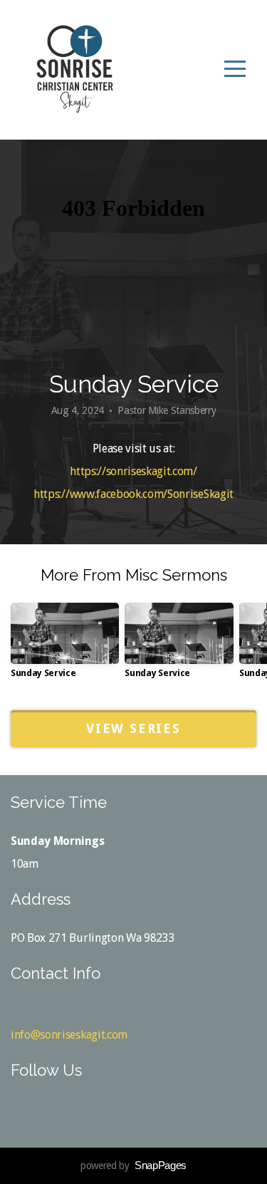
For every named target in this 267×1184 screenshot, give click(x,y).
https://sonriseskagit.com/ (133, 471)
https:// (51, 494)
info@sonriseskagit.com (69, 1035)
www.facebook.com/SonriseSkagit (152, 494)
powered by (133, 1165)
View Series (133, 728)
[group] (65, 646)
